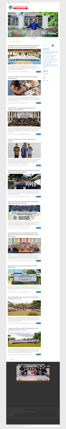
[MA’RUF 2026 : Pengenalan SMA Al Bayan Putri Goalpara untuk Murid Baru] (24, 111)
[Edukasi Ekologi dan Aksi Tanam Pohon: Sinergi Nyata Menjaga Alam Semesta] (24, 300)
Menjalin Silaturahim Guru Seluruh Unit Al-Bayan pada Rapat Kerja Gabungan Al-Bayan (23, 171)
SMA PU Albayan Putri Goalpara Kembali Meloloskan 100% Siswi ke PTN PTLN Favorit (23, 202)
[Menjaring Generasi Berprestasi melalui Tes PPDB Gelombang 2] (24, 269)
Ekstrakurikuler (46, 73)
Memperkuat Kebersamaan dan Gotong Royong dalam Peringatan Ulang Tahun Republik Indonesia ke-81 (23, 46)
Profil (14, 41)
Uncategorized (21, 134)
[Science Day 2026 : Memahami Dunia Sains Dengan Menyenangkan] (24, 80)
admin (10, 71)
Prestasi (20, 227)
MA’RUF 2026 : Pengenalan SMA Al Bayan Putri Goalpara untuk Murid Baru (22, 108)
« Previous (11, 359)
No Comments (26, 71)
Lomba (44, 76)
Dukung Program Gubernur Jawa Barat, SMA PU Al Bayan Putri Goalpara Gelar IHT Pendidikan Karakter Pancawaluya (23, 234)
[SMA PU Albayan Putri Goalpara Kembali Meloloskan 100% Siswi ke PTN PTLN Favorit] (24, 205)
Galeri (17, 41)
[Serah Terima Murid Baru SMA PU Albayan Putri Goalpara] (24, 143)
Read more (38, 71)
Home (10, 41)
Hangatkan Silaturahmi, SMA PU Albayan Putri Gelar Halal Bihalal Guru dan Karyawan (23, 329)
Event (21, 71)
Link (20, 41)
